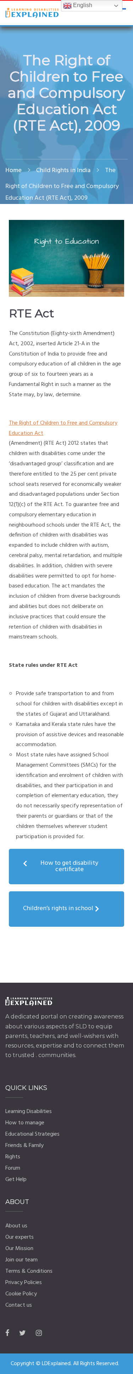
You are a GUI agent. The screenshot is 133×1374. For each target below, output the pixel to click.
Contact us (18, 1305)
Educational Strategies (32, 1134)
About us (16, 1226)
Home (13, 170)
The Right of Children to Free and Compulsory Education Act (63, 428)
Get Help (16, 1179)
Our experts (19, 1237)
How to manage (24, 1123)
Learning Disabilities (28, 1111)
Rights (12, 1157)
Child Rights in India (63, 170)
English (82, 5)
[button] (66, 866)
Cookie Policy (21, 1294)
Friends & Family (24, 1145)
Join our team (21, 1260)
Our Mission (19, 1248)
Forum (12, 1168)
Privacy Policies (23, 1282)
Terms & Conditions (28, 1271)
